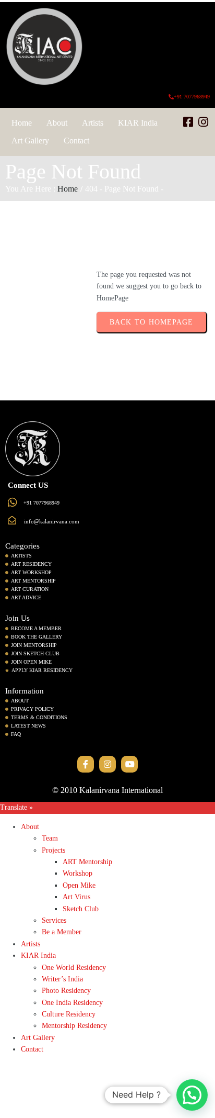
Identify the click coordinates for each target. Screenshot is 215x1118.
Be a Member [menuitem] (61, 932)
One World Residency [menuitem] (74, 967)
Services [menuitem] (54, 920)
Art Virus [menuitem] (76, 897)
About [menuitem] (30, 827)
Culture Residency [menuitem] (68, 1014)
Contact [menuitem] (32, 1049)
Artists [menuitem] (30, 944)
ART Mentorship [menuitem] (87, 862)
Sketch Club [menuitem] (81, 909)
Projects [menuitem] (53, 850)
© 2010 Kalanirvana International (107, 790)
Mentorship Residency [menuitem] (74, 1026)
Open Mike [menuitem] (79, 885)
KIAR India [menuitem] (38, 955)
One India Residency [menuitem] (72, 1003)
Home (67, 188)
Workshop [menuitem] (77, 873)
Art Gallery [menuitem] (38, 1038)
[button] (192, 1095)
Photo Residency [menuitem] (66, 990)
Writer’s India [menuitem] (62, 979)
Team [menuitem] (50, 838)
